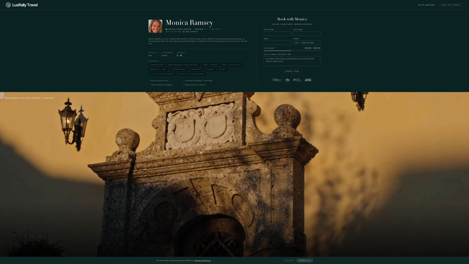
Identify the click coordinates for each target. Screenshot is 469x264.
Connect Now (292, 71)
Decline (289, 260)
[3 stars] (199, 29)
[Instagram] (177, 55)
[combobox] (296, 42)
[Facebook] (181, 55)
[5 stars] (202, 29)
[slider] (292, 51)
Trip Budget (269, 48)
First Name (269, 29)
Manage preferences (202, 260)
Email (266, 39)
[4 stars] (200, 29)
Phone (296, 39)
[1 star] (195, 29)
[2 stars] (197, 29)
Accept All (305, 260)
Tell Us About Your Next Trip (277, 54)
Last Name (298, 29)
